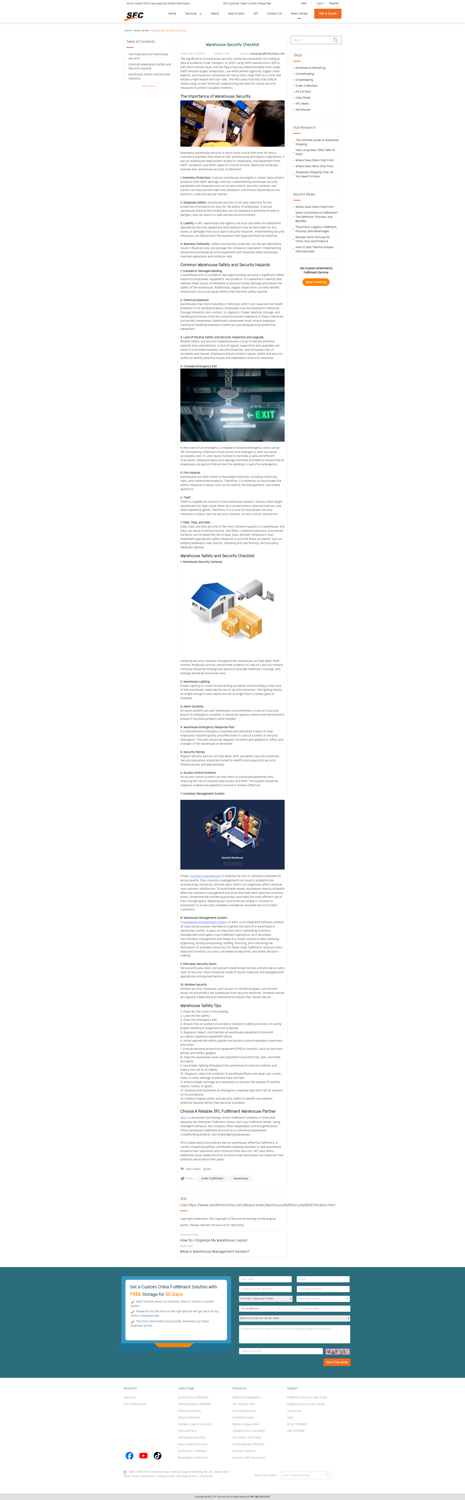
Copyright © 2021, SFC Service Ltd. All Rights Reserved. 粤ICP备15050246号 (232, 1497)
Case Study (303, 97)
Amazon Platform (244, 1451)
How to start (236, 13)
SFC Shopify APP (243, 1404)
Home (172, 13)
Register (334, 3)
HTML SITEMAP (297, 1424)
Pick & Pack (303, 91)
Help (303, 3)
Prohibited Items (243, 1417)
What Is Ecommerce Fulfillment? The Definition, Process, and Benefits (317, 217)
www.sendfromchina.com (267, 53)
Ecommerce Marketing (310, 67)
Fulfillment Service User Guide (307, 1397)
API (256, 13)
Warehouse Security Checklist (169, 30)
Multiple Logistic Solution (194, 1424)
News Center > (142, 30)
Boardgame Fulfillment (193, 1457)
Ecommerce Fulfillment (193, 1397)
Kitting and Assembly (192, 1437)
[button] (279, 1309)
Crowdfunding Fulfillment (194, 1404)
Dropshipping (304, 79)
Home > (128, 30)
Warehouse (240, 1178)
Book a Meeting (316, 282)
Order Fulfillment (212, 1178)
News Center (299, 13)
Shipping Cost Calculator (248, 1430)
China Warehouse (189, 1410)
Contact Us (274, 13)
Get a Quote (328, 13)
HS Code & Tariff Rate (246, 1437)
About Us (130, 1397)
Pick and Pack (187, 1430)
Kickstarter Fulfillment (192, 1451)
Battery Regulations (245, 1424)
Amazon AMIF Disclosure (248, 1457)
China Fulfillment (189, 1417)
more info (147, 86)
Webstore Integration (246, 1397)
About (215, 13)
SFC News (302, 103)
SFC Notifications (135, 1404)
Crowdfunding (305, 73)
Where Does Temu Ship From (314, 166)
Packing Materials (244, 1410)
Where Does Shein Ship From (315, 160)
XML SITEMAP (296, 1430)
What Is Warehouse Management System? (214, 1251)
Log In (320, 3)
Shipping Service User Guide (306, 1404)
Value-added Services (192, 1444)
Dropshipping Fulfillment (248, 1444)
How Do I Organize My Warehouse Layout (213, 1240)
